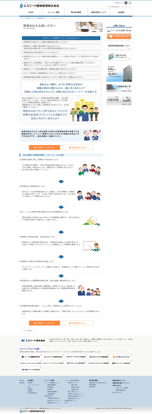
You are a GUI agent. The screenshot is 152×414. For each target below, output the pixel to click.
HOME (30, 12)
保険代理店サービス (98, 12)
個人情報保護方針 (115, 6)
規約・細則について (73, 391)
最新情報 (22, 382)
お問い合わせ (116, 385)
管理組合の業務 (75, 387)
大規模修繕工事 (48, 396)
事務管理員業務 (51, 385)
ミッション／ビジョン (34, 384)
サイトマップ (127, 6)
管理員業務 (50, 387)
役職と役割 (74, 385)
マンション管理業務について (51, 382)
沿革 (29, 386)
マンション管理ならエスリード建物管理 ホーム (33, 18)
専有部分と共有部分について (75, 394)
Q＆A (66, 402)
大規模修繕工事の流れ (53, 398)
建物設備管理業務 (52, 391)
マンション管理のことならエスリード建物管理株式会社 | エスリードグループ (38, 2)
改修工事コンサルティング (54, 400)
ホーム (22, 380)
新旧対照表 (92, 386)
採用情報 (30, 391)
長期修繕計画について (53, 402)
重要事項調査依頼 (120, 390)
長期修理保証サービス (70, 400)
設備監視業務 (51, 394)
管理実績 (30, 388)
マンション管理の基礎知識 (72, 380)
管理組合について (72, 382)
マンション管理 (53, 12)
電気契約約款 (92, 384)
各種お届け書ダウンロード (121, 383)
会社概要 (30, 382)
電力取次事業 (76, 12)
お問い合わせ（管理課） (122, 388)
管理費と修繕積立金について (75, 396)
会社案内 (121, 12)
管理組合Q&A (75, 389)
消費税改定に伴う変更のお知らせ (98, 382)
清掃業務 (49, 389)
